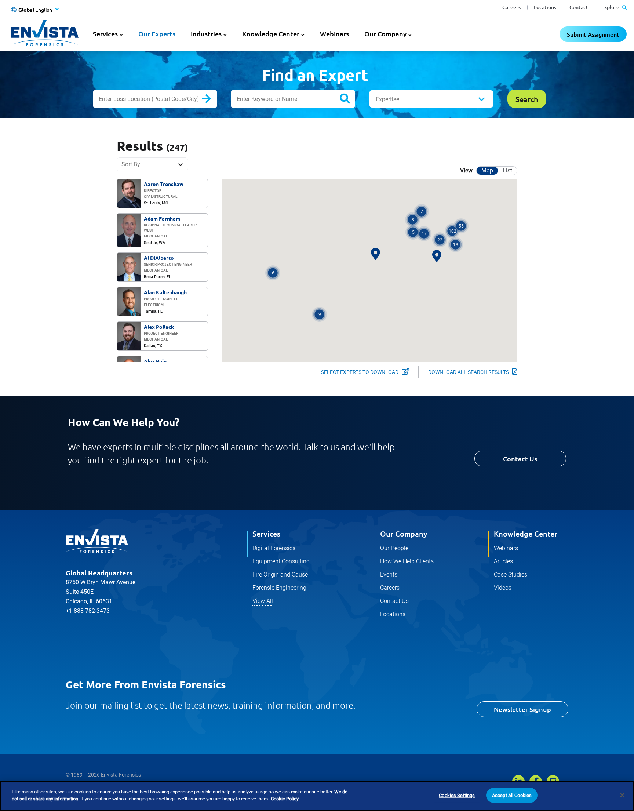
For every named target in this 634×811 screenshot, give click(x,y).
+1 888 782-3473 (88, 610)
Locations (545, 7)
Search (212, 100)
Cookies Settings (457, 795)
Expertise (387, 99)
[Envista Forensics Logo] (97, 541)
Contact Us (520, 458)
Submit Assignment (593, 34)
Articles (503, 561)
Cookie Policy (285, 798)
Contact (578, 7)
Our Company (403, 533)
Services (266, 533)
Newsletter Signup (522, 709)
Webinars (334, 33)
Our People (394, 548)
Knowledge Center (525, 533)
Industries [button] (206, 33)
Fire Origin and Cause (280, 574)
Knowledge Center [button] (270, 33)
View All (262, 600)
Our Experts (156, 33)
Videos (502, 587)
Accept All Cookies (512, 795)
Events (388, 574)
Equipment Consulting (281, 561)
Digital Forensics (273, 548)
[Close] (622, 795)
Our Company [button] (385, 33)
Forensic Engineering (279, 587)
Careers (511, 7)
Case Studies (510, 574)
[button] (452, 231)
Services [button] (105, 33)
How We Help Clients (407, 561)
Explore (610, 7)
